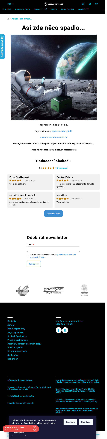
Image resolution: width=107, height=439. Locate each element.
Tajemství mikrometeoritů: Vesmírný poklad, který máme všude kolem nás (29, 388)
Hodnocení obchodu (53, 161)
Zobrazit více (53, 213)
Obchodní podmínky (17, 336)
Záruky (10, 325)
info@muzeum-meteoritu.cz (69, 321)
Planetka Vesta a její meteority (21, 403)
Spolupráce (13, 355)
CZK (9, 4)
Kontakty (11, 321)
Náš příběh (12, 359)
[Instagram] (65, 330)
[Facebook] (59, 330)
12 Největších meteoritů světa (20, 396)
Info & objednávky (16, 328)
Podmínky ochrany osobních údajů (24, 344)
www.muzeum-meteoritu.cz (53, 137)
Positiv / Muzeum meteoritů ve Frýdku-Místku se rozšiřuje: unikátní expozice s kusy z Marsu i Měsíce (77, 410)
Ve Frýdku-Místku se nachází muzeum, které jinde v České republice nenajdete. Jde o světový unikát (78, 381)
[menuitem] (6, 9)
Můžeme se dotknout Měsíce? (20, 380)
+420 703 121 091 (64, 324)
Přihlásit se (33, 264)
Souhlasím (86, 422)
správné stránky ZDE (62, 131)
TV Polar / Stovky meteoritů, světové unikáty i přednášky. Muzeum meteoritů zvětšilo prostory (76, 400)
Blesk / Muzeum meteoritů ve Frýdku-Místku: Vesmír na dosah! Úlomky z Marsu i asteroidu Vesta (75, 391)
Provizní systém (15, 347)
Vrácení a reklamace (17, 340)
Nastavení (19, 432)
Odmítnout (70, 422)
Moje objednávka (15, 332)
